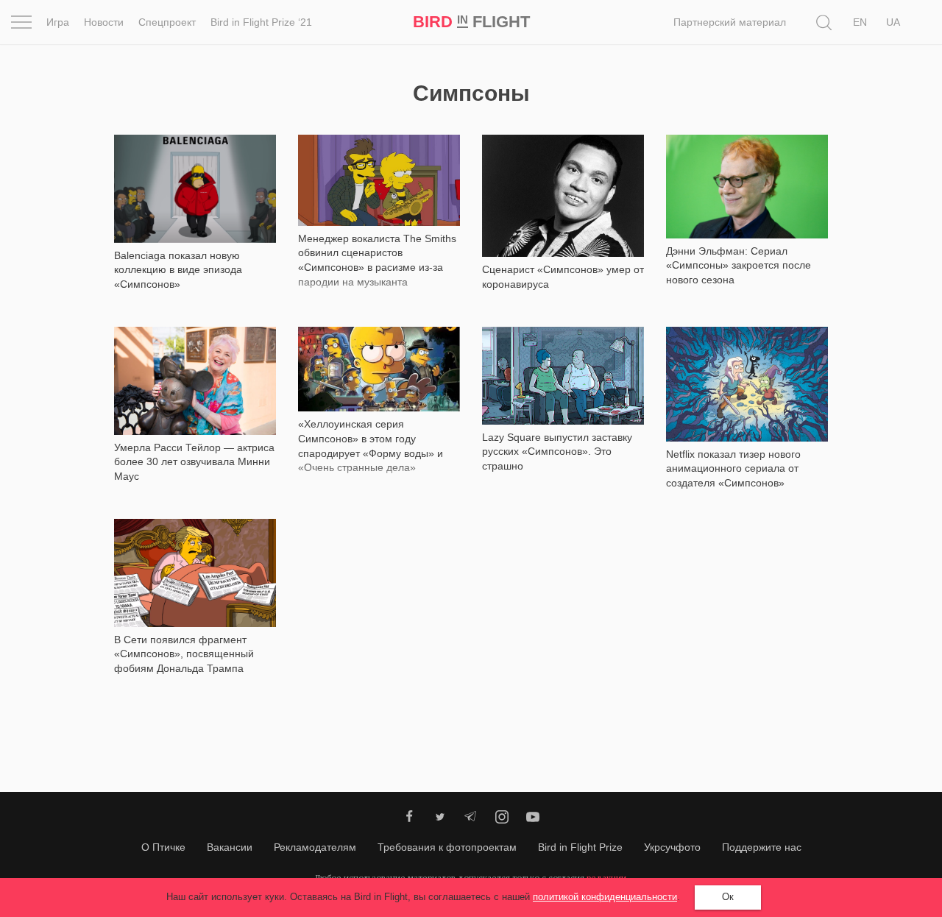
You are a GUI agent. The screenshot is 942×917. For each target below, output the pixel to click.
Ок (728, 896)
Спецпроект (167, 22)
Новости (104, 22)
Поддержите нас (761, 847)
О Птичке (163, 847)
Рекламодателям (315, 847)
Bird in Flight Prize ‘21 (261, 22)
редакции (606, 877)
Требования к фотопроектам (447, 847)
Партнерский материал (729, 22)
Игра (57, 22)
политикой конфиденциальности (605, 896)
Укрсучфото (672, 847)
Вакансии (229, 847)
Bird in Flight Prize (580, 847)
